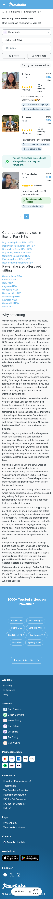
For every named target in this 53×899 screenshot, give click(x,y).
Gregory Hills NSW (11, 293)
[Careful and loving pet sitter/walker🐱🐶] (26, 91)
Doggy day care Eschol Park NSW (18, 245)
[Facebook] (5, 875)
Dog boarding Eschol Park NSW (17, 242)
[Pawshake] (17, 4)
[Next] (33, 216)
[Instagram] (18, 875)
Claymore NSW (9, 286)
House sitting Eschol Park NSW (17, 262)
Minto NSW (7, 306)
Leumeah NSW (9, 300)
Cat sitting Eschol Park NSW (16, 256)
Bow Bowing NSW (11, 296)
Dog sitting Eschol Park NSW (16, 252)
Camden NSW (9, 279)
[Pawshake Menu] (4, 4)
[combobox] (26, 32)
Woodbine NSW (10, 289)
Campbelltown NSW (12, 276)
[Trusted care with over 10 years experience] (26, 190)
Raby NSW (7, 283)
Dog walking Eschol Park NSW (17, 249)
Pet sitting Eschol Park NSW (16, 259)
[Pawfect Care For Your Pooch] (26, 133)
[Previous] (20, 216)
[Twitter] (12, 875)
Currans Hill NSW (10, 303)
